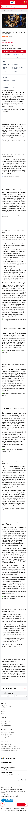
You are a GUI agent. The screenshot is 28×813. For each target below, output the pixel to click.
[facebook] (18, 779)
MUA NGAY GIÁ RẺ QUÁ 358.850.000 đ (14, 51)
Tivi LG (11, 696)
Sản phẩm (3, 707)
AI (24, 192)
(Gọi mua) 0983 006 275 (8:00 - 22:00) (10, 746)
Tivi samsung (5, 696)
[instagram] (22, 779)
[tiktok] (26, 779)
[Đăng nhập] (26, 2)
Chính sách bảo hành (6, 720)
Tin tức (2, 709)
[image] (14, 21)
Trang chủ (3, 10)
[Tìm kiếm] (2, 6)
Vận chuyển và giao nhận (7, 736)
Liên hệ (2, 713)
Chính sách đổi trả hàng (6, 723)
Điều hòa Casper (19, 696)
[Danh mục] (1, 2)
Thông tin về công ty (6, 706)
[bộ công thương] (7, 800)
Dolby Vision (9, 263)
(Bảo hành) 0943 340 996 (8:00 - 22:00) (10, 748)
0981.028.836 (14, 54)
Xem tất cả (23, 688)
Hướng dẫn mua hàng (6, 738)
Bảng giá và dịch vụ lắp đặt (7, 732)
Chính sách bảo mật (5, 722)
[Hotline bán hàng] (2, 804)
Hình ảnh (3, 711)
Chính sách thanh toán (6, 725)
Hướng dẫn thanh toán (6, 734)
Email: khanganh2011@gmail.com (9, 750)
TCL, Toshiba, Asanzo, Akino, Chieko (15, 10)
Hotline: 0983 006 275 (6, 744)
